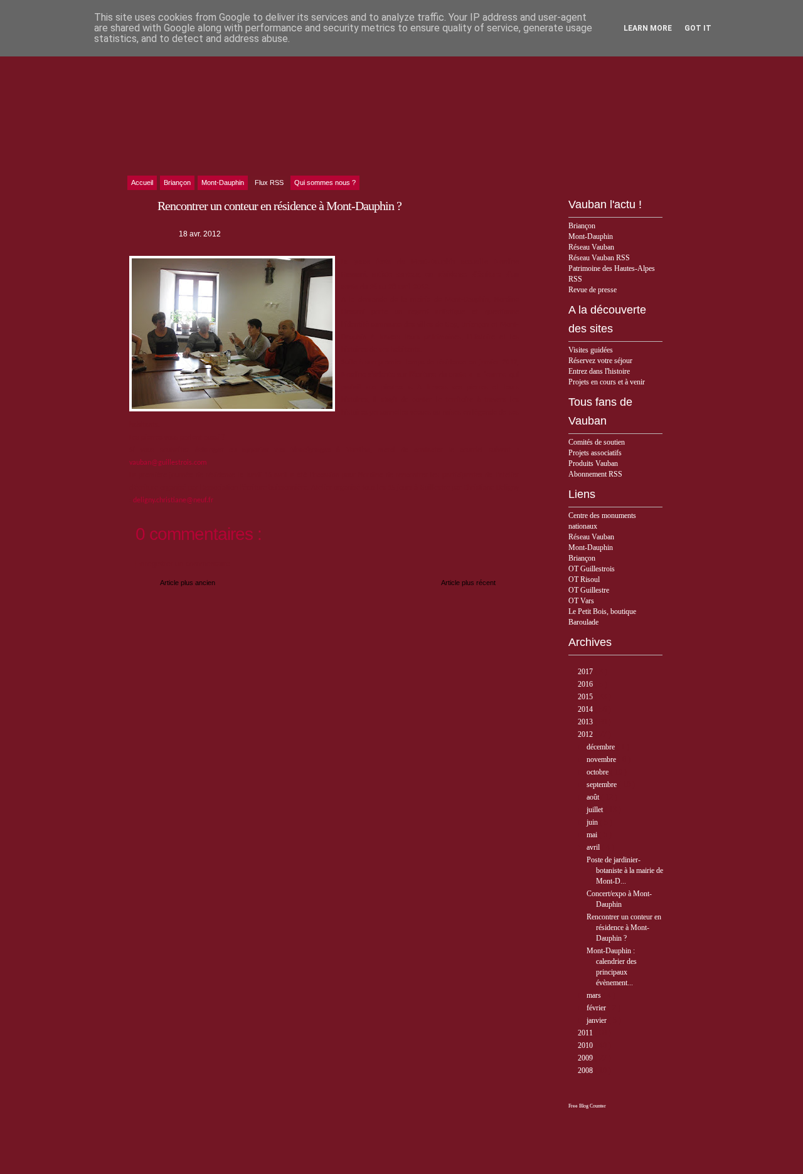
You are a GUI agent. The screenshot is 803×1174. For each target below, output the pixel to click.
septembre (603, 784)
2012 (586, 734)
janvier (598, 1020)
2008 (586, 1070)
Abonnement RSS (595, 474)
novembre (602, 759)
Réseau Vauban (591, 247)
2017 (586, 671)
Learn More (648, 28)
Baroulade (583, 622)
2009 (586, 1058)
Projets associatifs (595, 452)
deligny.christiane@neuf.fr (173, 500)
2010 (586, 1045)
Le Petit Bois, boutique (602, 611)
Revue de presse (592, 289)
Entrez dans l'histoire (599, 371)
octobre (598, 772)
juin (593, 822)
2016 (586, 684)
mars (595, 995)
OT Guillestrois (591, 568)
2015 (586, 696)
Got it (697, 28)
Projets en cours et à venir (606, 382)
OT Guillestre (588, 590)
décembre (602, 747)
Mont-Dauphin (590, 236)
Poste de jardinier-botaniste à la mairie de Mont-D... (625, 870)
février (597, 1007)
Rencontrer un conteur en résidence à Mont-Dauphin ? (624, 927)
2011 (586, 1033)
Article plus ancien (187, 582)
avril (594, 847)
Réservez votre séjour (600, 360)
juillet (596, 809)
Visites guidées (590, 350)
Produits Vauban (593, 463)
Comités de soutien (596, 442)
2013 (586, 721)
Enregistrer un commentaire (183, 563)
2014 (586, 709)
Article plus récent (468, 582)
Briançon (581, 225)
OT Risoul (584, 579)
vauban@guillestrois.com (168, 463)
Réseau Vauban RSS (599, 257)
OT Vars (581, 600)
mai (593, 834)
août (594, 797)
